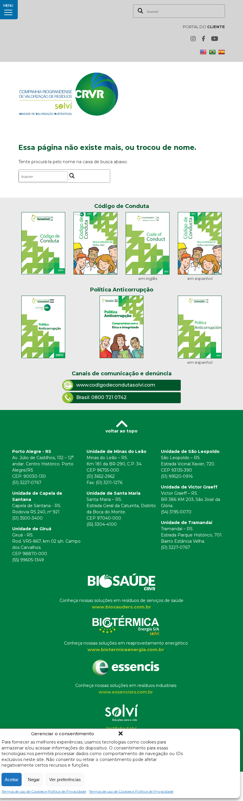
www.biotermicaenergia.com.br (125, 649)
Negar (34, 779)
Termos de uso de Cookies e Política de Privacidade (43, 791)
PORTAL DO (204, 26)
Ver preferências (65, 779)
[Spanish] (221, 52)
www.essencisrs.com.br (126, 692)
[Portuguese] (212, 52)
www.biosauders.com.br (121, 607)
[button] (121, 733)
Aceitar (11, 779)
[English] (203, 52)
